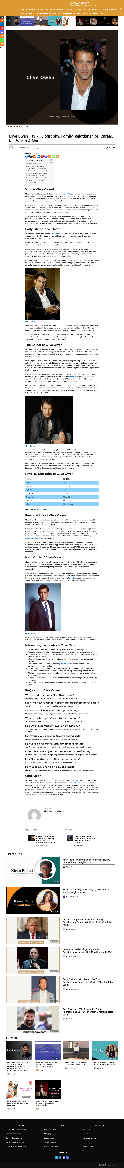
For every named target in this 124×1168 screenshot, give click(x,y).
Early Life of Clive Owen (36, 166)
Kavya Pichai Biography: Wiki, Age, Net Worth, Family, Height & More (86, 891)
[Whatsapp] (53, 156)
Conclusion (32, 183)
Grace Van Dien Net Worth (16, 1147)
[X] (31, 156)
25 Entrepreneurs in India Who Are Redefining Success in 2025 (76, 1063)
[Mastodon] (46, 156)
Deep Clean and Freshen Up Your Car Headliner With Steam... (85, 839)
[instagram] (67, 1157)
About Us (86, 1129)
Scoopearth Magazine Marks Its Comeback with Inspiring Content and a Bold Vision (47, 1064)
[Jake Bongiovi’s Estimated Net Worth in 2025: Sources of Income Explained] (48, 1089)
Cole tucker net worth (14, 1138)
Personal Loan (50, 1129)
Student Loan (49, 1138)
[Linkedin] (38, 156)
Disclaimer (87, 1151)
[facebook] (64, 1157)
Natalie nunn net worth (15, 1142)
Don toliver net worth (14, 1134)
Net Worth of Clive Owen (36, 175)
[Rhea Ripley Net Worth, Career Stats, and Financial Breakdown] (105, 1050)
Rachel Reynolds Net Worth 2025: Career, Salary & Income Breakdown (18, 1103)
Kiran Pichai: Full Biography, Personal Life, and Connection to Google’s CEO (86, 861)
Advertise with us (89, 1138)
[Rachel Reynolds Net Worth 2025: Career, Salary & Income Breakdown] (19, 1089)
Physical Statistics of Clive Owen (39, 171)
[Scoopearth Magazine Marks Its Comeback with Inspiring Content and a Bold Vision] (48, 1050)
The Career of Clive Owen (37, 168)
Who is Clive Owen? (34, 164)
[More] (57, 156)
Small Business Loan (52, 1142)
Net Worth (93, 9)
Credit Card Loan (109, 9)
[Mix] (49, 156)
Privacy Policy (88, 1147)
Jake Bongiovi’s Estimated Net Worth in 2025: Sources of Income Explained (47, 1103)
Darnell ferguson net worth (16, 1129)
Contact (86, 1142)
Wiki (21, 854)
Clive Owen (30, 322)
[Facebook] (27, 156)
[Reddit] (34, 156)
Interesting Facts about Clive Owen (40, 178)
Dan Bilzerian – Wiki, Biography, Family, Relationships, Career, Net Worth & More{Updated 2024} (88, 1012)
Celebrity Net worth (75, 9)
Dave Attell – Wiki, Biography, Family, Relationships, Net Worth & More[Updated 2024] (87, 951)
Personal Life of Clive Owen (37, 173)
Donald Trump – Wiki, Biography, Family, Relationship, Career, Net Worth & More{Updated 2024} (87, 922)
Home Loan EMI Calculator (50, 9)
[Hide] (1, 47)
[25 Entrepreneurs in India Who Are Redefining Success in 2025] (76, 1050)
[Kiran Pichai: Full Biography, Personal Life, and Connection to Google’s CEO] (33, 870)
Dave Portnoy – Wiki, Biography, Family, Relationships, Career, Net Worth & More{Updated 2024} (88, 982)
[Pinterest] (42, 156)
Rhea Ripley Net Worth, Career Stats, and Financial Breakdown (105, 1063)
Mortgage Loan (50, 1134)
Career (85, 1134)
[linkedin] (60, 1157)
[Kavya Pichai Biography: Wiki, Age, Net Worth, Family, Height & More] (33, 900)
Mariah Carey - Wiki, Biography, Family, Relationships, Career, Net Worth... (46, 839)
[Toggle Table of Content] (50, 161)
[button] (121, 9)
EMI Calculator (28, 9)
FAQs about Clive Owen (36, 180)
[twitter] (56, 1157)
